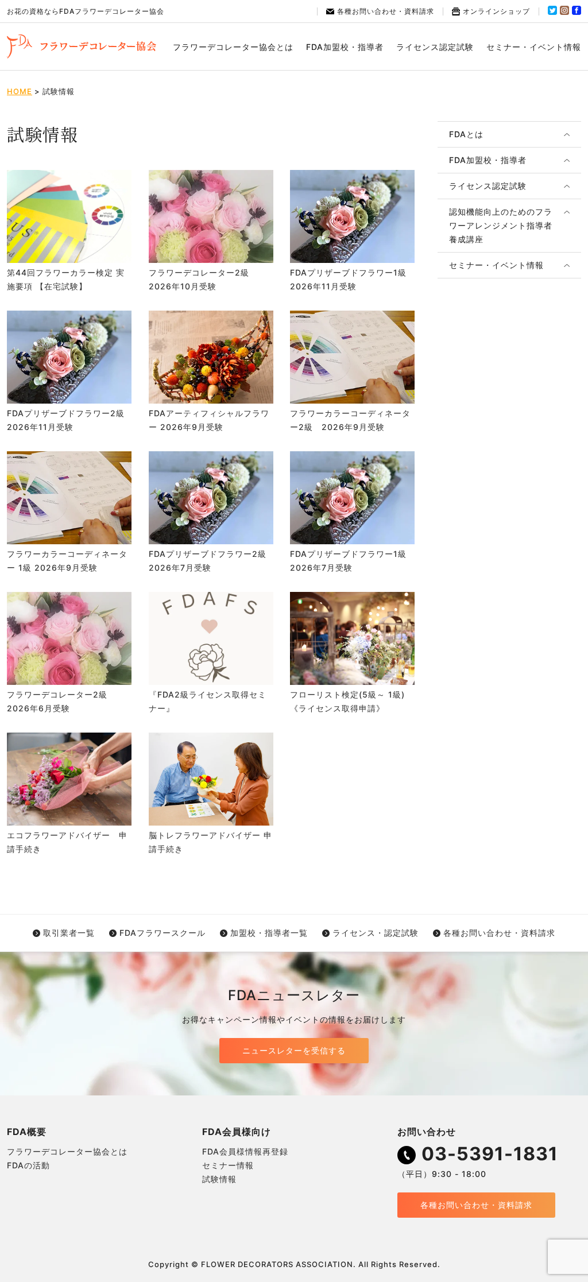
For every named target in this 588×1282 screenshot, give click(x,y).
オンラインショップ (496, 11)
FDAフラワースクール (162, 933)
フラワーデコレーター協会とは (233, 47)
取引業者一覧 (69, 933)
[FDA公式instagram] (564, 12)
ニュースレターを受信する (294, 1050)
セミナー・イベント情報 (533, 47)
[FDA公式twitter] (552, 12)
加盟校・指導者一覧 (269, 933)
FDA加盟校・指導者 (345, 47)
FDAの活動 (28, 1165)
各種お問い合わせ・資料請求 (385, 11)
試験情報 (219, 1179)
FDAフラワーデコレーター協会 (81, 46)
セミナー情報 (228, 1165)
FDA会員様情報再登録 (245, 1151)
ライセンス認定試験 (435, 47)
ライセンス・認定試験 (375, 933)
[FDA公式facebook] (576, 12)
